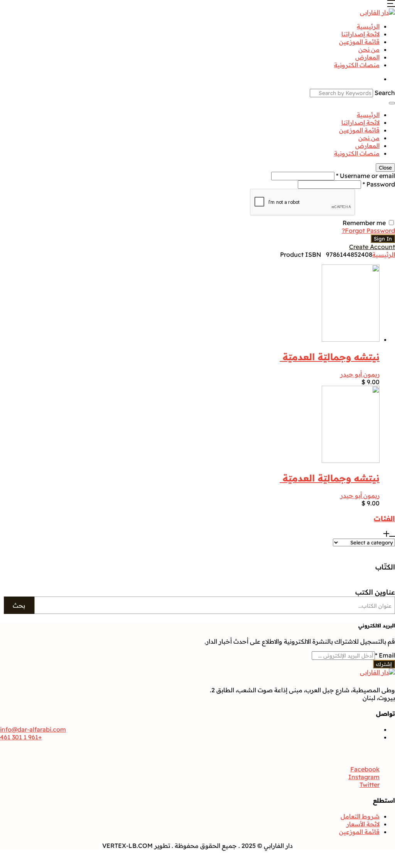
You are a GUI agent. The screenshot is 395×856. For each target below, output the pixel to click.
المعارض (367, 57)
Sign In (383, 239)
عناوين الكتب (375, 592)
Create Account (372, 247)
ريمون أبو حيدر (360, 374)
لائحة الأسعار (363, 824)
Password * (379, 184)
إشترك (384, 664)
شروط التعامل (360, 816)
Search (385, 93)
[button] (391, 4)
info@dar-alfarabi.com (33, 729)
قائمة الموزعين (359, 42)
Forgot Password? (368, 230)
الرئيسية (368, 26)
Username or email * (365, 176)
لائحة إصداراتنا (360, 34)
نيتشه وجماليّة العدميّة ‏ (330, 357)
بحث (19, 605)
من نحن (369, 49)
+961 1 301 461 (21, 737)
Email (385, 655)
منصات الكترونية (357, 65)
